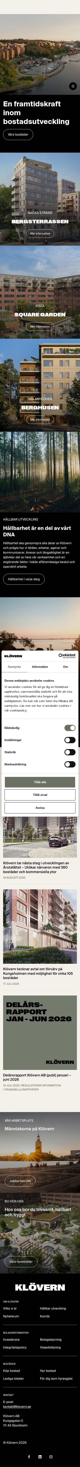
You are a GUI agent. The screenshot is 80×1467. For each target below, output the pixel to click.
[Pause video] (73, 86)
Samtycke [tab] (14, 666)
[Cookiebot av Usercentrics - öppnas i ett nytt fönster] (59, 656)
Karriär (45, 1316)
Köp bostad (11, 1371)
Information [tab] (40, 666)
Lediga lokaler (13, 1379)
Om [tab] (65, 666)
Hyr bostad (48, 1371)
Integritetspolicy (15, 1347)
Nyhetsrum (11, 1316)
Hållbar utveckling (53, 1308)
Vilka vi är (10, 1308)
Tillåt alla (40, 782)
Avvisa (40, 807)
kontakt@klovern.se (17, 1407)
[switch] (70, 740)
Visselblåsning (50, 1347)
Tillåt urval (40, 794)
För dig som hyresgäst (56, 1379)
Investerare (11, 1340)
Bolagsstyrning (51, 1340)
